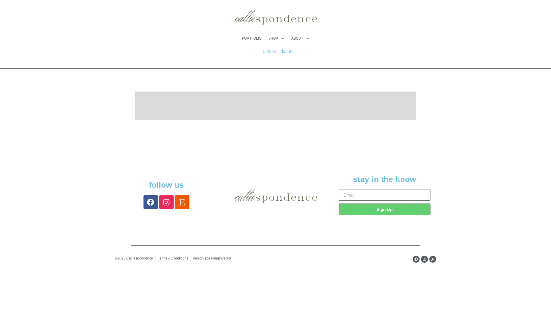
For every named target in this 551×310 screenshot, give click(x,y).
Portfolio (251, 38)
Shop (273, 38)
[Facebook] (150, 202)
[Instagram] (166, 202)
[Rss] (432, 259)
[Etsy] (182, 202)
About (297, 38)
